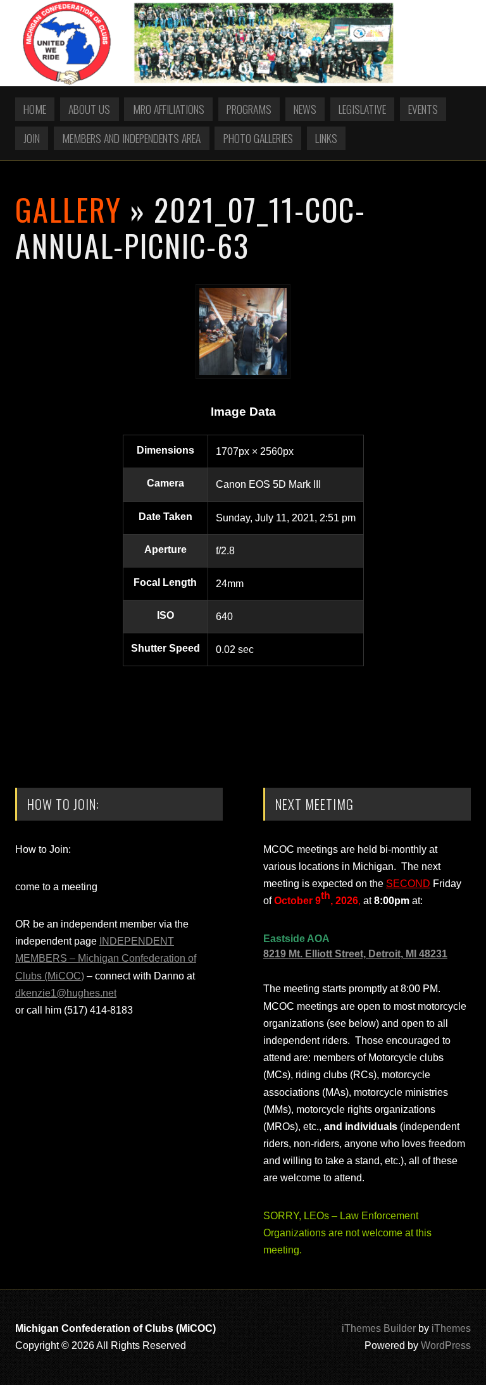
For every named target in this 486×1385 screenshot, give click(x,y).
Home (34, 109)
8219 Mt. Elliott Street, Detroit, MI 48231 (355, 953)
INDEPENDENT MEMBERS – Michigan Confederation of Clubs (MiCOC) (105, 958)
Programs (249, 109)
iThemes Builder (379, 1328)
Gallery (68, 209)
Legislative (362, 109)
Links (326, 138)
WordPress (446, 1345)
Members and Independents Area (131, 138)
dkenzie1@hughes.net (65, 993)
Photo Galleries (258, 138)
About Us (89, 109)
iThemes (451, 1328)
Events (423, 109)
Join (31, 138)
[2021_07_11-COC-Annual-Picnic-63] (243, 375)
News (305, 109)
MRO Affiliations (168, 109)
